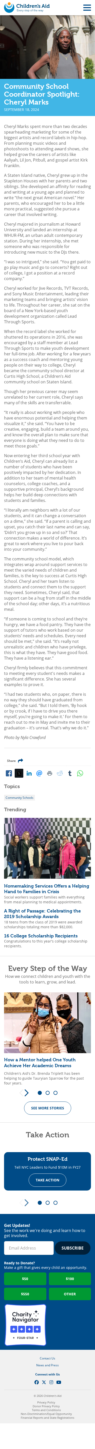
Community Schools (19, 797)
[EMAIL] (39, 773)
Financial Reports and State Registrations (47, 1417)
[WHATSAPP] (80, 773)
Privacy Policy (46, 1402)
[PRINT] (49, 773)
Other (70, 1294)
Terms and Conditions (46, 1410)
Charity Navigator (25, 1325)
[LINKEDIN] (29, 773)
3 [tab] (57, 1093)
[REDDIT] (59, 773)
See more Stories (47, 1108)
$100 (70, 1278)
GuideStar (70, 1325)
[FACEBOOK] (9, 773)
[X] (19, 773)
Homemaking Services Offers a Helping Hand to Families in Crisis (46, 888)
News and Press (47, 1365)
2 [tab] (49, 1093)
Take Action (47, 1180)
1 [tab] (41, 1093)
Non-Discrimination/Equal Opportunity (46, 1414)
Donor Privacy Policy (46, 1406)
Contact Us (47, 1358)
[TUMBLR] (70, 773)
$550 (25, 1294)
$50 (25, 1278)
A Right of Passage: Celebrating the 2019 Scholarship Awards (42, 913)
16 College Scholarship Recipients (41, 935)
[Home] (27, 7)
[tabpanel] (47, 1038)
